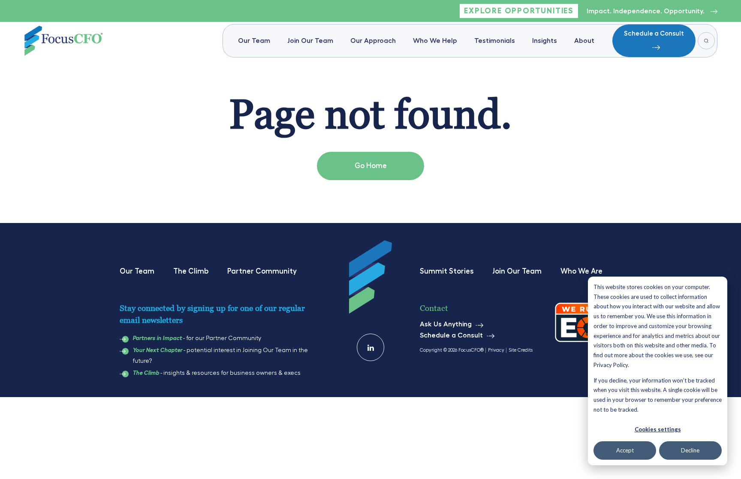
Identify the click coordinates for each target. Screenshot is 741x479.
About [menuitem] (584, 40)
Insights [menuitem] (544, 40)
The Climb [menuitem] (190, 271)
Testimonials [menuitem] (494, 40)
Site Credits (521, 350)
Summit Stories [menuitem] (446, 271)
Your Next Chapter (157, 350)
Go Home (371, 165)
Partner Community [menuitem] (262, 271)
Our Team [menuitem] (254, 40)
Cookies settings (658, 429)
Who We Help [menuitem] (435, 40)
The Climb (146, 373)
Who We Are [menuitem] (581, 271)
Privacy (496, 350)
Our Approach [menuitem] (373, 40)
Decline (690, 450)
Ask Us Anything (446, 324)
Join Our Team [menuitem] (310, 40)
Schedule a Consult (654, 33)
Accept (625, 450)
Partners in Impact (157, 338)
